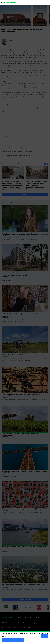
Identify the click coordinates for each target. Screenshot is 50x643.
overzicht (23, 635)
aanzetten (4, 636)
